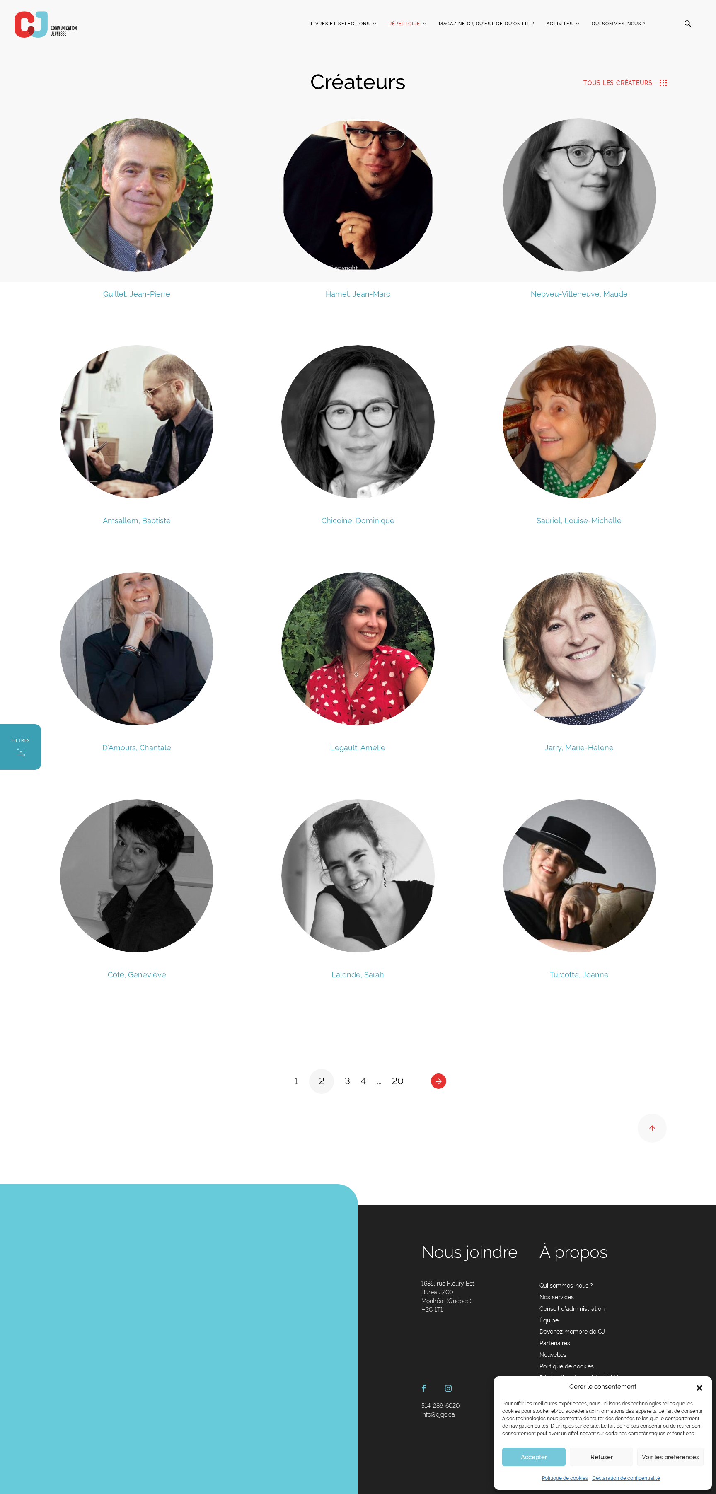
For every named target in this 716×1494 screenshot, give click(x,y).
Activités (560, 24)
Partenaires (554, 1343)
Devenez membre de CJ (572, 1331)
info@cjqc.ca (438, 1414)
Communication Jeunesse (46, 24)
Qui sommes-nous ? (619, 24)
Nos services (556, 1297)
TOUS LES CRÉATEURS (618, 83)
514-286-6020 (440, 1405)
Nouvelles (552, 1354)
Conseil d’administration (572, 1308)
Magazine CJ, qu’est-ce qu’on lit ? (486, 24)
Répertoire (404, 24)
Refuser (601, 1457)
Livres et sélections (340, 24)
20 (398, 1081)
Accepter (534, 1457)
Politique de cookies (565, 1478)
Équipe (549, 1320)
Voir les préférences (670, 1457)
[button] (699, 1387)
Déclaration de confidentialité (626, 1478)
